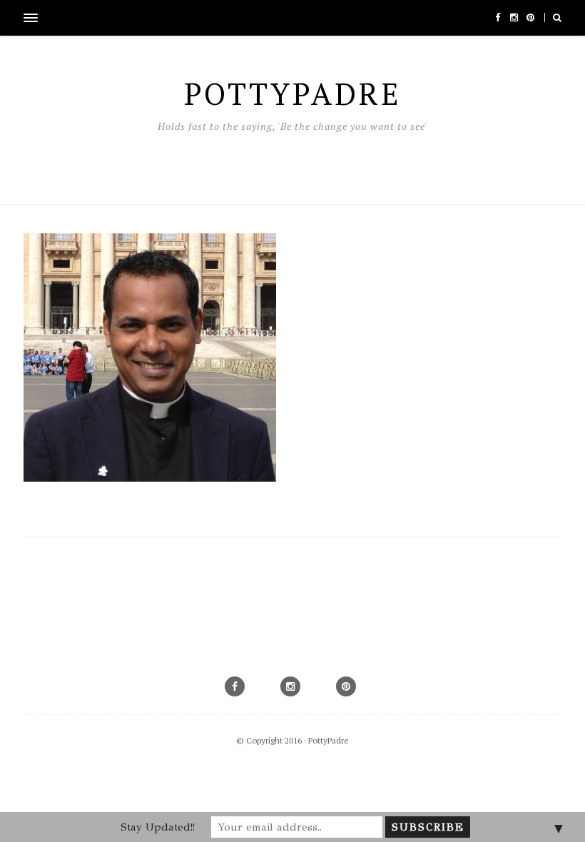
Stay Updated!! (158, 827)
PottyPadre (328, 740)
